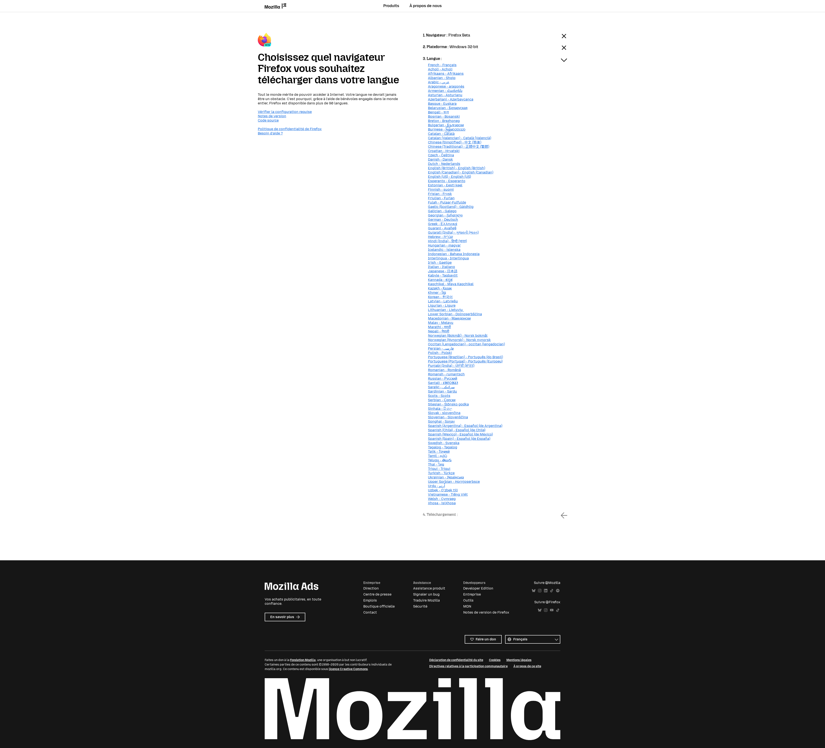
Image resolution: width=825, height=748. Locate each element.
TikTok (551, 590)
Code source (268, 120)
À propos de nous (425, 5)
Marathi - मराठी (439, 327)
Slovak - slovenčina (444, 413)
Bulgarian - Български (446, 125)
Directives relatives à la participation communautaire (468, 666)
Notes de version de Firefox (486, 612)
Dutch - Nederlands (444, 164)
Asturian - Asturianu (445, 95)
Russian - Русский (442, 378)
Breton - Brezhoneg (444, 121)
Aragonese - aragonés (446, 86)
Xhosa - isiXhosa (442, 503)
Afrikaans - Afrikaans (446, 74)
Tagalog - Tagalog (442, 447)
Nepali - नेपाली (438, 331)
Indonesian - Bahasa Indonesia (454, 254)
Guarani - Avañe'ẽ (442, 228)
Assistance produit (429, 588)
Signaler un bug (426, 594)
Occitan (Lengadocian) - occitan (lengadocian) (466, 344)
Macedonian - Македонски (449, 318)
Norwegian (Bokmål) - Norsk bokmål (457, 336)
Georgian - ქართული (445, 215)
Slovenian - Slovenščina (448, 417)
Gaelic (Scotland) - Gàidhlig (451, 207)
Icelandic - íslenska (444, 250)
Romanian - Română (444, 370)
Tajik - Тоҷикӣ (439, 451)
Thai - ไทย (436, 464)
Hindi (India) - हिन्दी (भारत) (447, 241)
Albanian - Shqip (441, 78)
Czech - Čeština (441, 155)
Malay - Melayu (440, 323)
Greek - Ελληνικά (442, 224)
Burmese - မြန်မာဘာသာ (446, 129)
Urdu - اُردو (436, 486)
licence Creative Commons (348, 669)
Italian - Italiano (441, 267)
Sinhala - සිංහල (440, 409)
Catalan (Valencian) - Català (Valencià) (459, 138)
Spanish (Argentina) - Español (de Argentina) (465, 426)
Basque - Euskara (442, 104)
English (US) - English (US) (449, 177)
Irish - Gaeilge (440, 263)
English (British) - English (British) (456, 168)
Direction (371, 588)
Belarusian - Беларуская (448, 108)
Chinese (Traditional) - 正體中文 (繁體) (458, 147)
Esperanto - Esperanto (446, 181)
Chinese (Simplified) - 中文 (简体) (454, 142)
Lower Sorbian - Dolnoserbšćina (455, 314)
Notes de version (272, 116)
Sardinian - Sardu (442, 391)
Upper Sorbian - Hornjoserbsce (454, 482)
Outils (468, 600)
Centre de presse (377, 594)
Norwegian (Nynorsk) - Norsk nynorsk (459, 340)
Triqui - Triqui (439, 469)
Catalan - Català (441, 134)
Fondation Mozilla (303, 660)
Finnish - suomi (441, 189)
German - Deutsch (443, 220)
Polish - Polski (440, 353)
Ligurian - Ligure (441, 305)
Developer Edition (478, 588)
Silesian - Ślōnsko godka (448, 404)
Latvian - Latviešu (443, 301)
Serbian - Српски (441, 400)
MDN (467, 606)
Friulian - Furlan (441, 198)
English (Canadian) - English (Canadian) (460, 172)
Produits (391, 5)
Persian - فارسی (441, 348)
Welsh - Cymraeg (442, 499)
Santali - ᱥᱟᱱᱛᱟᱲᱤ (443, 383)
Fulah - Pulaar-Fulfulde (447, 202)
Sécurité (420, 606)
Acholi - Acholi (440, 69)
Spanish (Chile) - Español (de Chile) (456, 430)
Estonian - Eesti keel (445, 185)
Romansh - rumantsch (446, 374)
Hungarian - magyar (444, 245)
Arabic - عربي (438, 82)
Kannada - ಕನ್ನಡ (440, 280)
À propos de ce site (527, 666)
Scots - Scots (439, 396)
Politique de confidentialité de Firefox (290, 129)
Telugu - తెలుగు (440, 460)
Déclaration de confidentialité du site (456, 660)
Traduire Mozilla (426, 600)
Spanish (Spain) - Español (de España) (459, 439)
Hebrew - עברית (440, 237)
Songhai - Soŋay (441, 421)
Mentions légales (519, 660)
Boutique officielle (379, 606)
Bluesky (533, 590)
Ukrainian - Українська (446, 477)
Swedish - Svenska (443, 443)
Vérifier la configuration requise (285, 112)
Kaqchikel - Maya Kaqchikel (451, 284)
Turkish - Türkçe (441, 473)
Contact (370, 612)
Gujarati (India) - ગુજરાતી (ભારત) (453, 232)
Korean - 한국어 (440, 297)
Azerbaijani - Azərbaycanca (450, 99)
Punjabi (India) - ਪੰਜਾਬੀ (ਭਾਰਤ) (451, 366)
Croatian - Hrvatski (444, 151)
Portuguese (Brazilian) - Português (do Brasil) (465, 357)
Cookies (495, 660)
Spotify (557, 590)
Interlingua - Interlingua (448, 258)
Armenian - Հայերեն (445, 91)
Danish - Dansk (440, 159)
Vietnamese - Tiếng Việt (448, 494)
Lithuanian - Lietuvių (445, 310)
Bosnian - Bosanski (444, 116)
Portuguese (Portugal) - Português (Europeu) (465, 361)
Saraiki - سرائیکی (441, 387)
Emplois (370, 600)
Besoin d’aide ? (270, 133)
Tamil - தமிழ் (437, 456)
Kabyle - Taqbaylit (443, 275)
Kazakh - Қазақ (440, 288)
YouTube (551, 610)
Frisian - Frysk (440, 194)
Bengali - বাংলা (438, 112)
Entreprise (472, 594)
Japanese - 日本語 (442, 271)
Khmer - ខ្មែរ (437, 293)
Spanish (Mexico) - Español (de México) (460, 434)
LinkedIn (545, 590)
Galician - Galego (442, 211)
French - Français (442, 65)
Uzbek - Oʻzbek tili (443, 490)
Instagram (539, 590)
